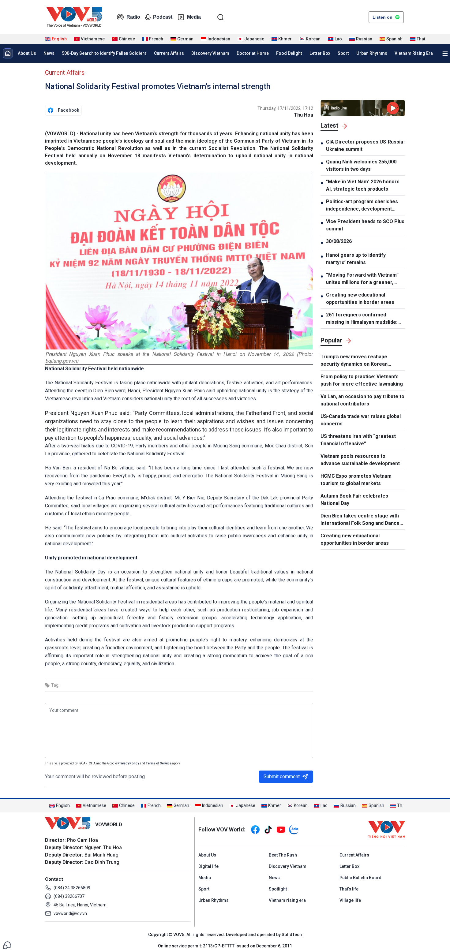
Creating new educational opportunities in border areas (360, 298)
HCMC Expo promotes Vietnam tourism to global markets (356, 479)
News (48, 53)
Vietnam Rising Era (414, 53)
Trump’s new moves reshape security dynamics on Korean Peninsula (354, 361)
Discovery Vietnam (210, 53)
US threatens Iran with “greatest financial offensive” (358, 439)
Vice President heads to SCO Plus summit (365, 225)
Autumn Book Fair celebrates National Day (354, 499)
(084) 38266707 (69, 896)
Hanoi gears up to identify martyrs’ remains (356, 258)
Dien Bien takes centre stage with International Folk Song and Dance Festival (360, 520)
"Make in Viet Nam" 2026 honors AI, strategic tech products (362, 185)
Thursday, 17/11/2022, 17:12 (285, 108)
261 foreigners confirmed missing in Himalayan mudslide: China (361, 319)
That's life (348, 889)
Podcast (162, 17)
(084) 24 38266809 (72, 887)
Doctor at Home (253, 53)
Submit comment (282, 776)
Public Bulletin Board (360, 877)
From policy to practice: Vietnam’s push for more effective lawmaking (362, 380)
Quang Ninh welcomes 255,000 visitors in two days (361, 165)
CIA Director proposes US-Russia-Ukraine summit (365, 145)
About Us (27, 53)
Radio (133, 17)
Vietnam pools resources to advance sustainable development (360, 459)
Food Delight (289, 53)
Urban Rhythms (371, 53)
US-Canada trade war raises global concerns (361, 420)
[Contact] (6, 945)
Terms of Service (158, 763)
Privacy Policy (128, 763)
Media (194, 17)
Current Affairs (169, 53)
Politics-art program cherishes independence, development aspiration (362, 206)
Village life (350, 900)
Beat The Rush (283, 855)
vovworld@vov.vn (70, 913)
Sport (343, 53)
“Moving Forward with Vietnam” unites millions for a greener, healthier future (362, 279)
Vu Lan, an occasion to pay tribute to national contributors (362, 400)
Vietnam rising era (287, 900)
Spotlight (278, 889)
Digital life (208, 866)
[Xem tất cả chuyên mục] (445, 53)
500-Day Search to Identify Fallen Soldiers (104, 53)
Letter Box (319, 53)
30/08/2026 (339, 241)
